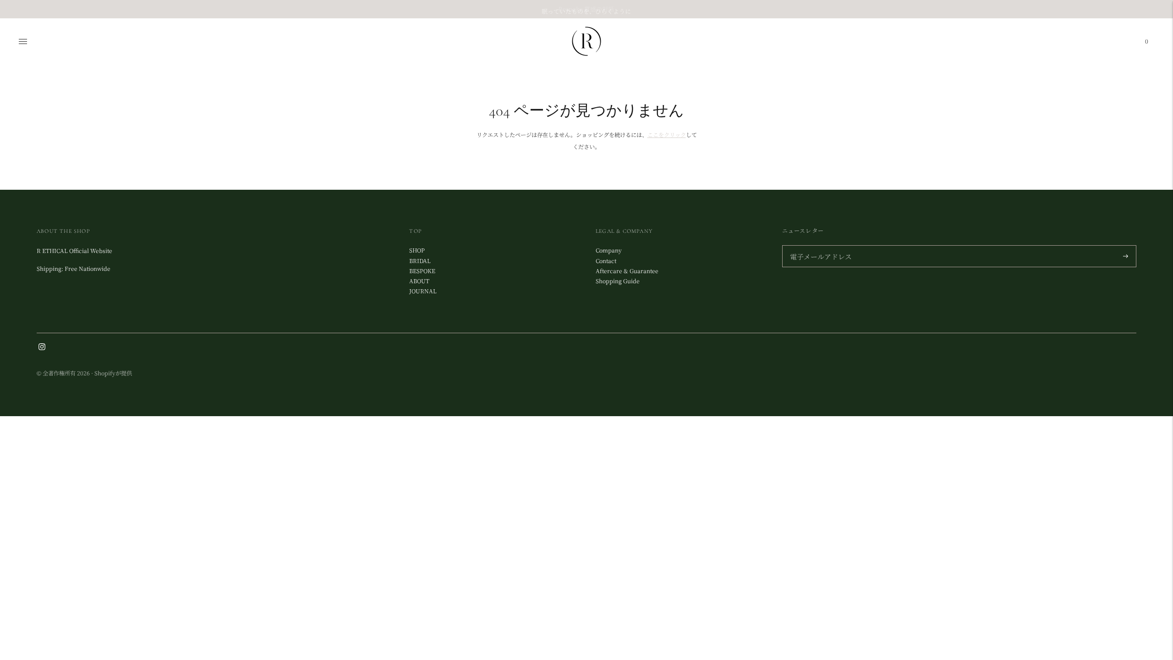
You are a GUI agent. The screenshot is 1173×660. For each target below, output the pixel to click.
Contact (606, 261)
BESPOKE (422, 271)
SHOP (417, 250)
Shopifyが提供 (113, 373)
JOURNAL (423, 291)
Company (609, 250)
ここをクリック (666, 135)
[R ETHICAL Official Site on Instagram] (41, 348)
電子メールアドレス (818, 246)
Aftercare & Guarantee (627, 271)
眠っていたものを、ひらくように (586, 9)
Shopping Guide (618, 281)
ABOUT (419, 281)
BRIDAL (420, 261)
